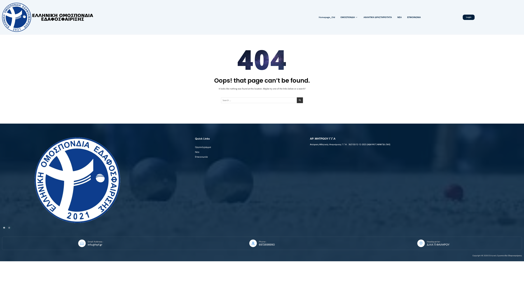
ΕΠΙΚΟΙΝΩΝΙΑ (414, 17)
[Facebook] (4, 228)
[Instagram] (9, 228)
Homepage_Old (327, 17)
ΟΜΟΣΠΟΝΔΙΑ (347, 17)
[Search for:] (262, 100)
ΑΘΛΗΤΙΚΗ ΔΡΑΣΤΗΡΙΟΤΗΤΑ (378, 17)
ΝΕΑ (399, 17)
